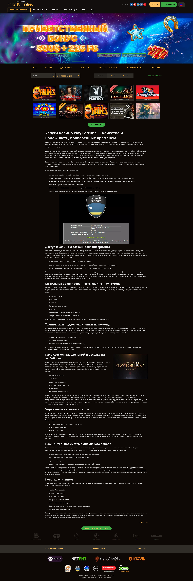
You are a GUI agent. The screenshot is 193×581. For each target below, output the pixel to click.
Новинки (100, 76)
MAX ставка (114, 76)
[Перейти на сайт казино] (20, 3)
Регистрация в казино (96, 528)
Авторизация (70, 10)
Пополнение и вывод (54, 549)
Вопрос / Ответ (99, 549)
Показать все (96, 125)
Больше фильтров (155, 76)
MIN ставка (127, 76)
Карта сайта (141, 549)
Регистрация (169, 4)
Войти (155, 4)
